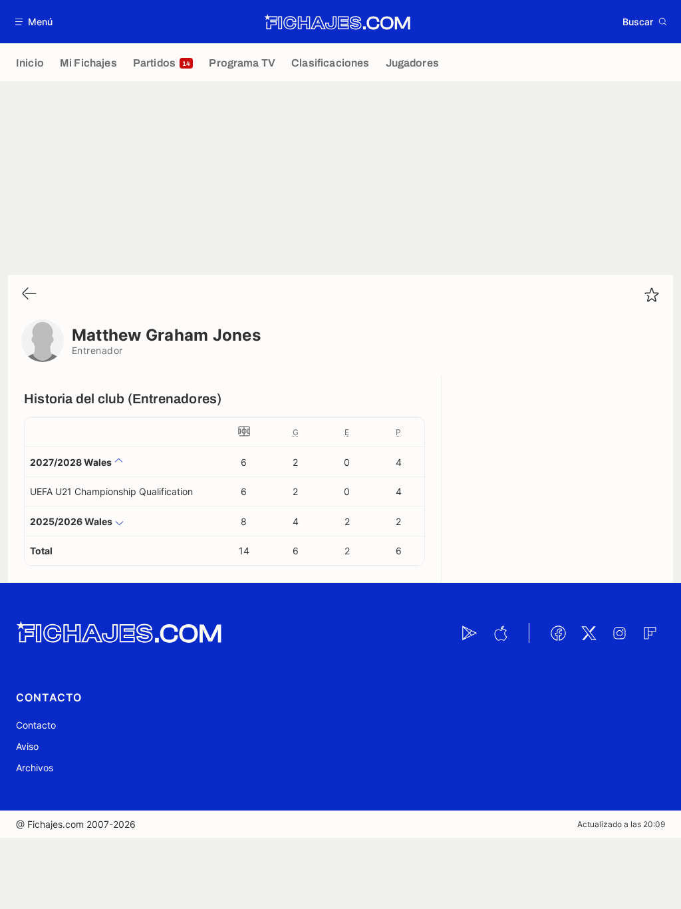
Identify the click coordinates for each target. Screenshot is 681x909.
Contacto (36, 725)
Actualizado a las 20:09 (621, 824)
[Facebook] (558, 633)
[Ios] (500, 633)
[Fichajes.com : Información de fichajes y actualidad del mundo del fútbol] (337, 22)
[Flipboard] (650, 633)
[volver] (29, 294)
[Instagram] (619, 633)
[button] (34, 22)
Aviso (27, 746)
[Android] (469, 633)
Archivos (34, 767)
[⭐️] (652, 295)
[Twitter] (589, 633)
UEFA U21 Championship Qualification (111, 491)
